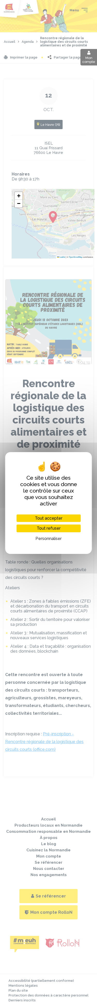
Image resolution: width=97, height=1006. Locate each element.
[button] (19, 196)
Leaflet (62, 256)
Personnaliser (48, 538)
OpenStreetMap (75, 256)
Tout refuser (49, 528)
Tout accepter (48, 518)
